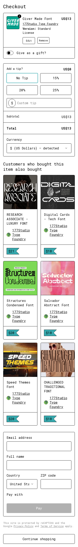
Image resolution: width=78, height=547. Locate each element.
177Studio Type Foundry (40, 24)
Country (13, 475)
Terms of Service (52, 526)
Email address (19, 437)
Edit (29, 40)
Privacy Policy (23, 526)
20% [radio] (22, 90)
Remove (43, 40)
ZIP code (48, 475)
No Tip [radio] (22, 78)
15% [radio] (56, 78)
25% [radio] (56, 90)
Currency (14, 139)
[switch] (10, 53)
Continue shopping (39, 539)
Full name (15, 456)
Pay (39, 508)
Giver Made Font (37, 18)
